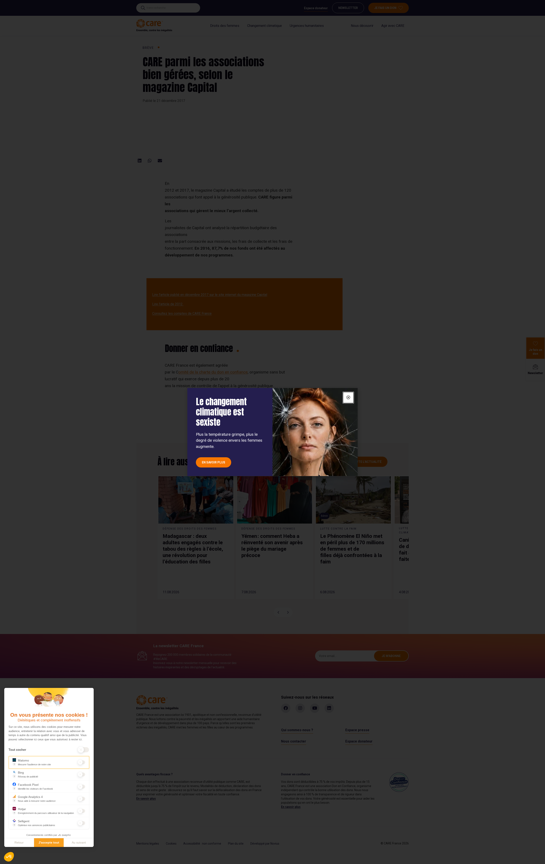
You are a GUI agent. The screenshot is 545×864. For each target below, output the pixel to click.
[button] (9, 857)
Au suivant (79, 842)
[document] (272, 432)
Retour (19, 842)
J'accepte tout (49, 842)
